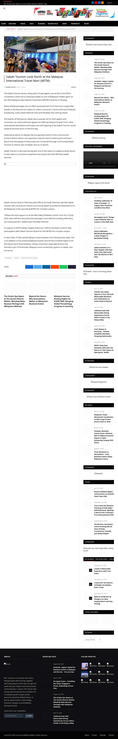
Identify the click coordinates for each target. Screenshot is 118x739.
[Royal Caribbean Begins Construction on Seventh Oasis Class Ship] (87, 491)
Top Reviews (89, 559)
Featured (12, 24)
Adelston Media (28, 735)
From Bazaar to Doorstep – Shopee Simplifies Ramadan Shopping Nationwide (102, 332)
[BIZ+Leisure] (17, 13)
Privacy (94, 735)
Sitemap (103, 735)
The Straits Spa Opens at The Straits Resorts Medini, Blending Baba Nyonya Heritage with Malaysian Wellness (26, 4)
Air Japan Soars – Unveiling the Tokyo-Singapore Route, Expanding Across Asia (64, 684)
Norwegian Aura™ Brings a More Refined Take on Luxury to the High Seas (104, 219)
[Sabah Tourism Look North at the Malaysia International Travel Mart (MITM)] (40, 54)
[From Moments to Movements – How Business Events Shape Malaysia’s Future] (87, 451)
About (87, 735)
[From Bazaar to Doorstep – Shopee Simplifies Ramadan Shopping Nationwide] (87, 328)
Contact (111, 735)
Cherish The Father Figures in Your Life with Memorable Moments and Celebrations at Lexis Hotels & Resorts (104, 296)
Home (3, 24)
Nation (73, 87)
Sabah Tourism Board (29, 258)
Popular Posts (102, 559)
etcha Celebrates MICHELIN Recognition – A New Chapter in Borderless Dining (104, 234)
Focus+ (112, 559)
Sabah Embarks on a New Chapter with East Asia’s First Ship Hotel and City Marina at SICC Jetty (103, 252)
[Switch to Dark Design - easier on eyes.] (100, 24)
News (64, 24)
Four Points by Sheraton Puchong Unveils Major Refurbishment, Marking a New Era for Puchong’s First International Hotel (104, 510)
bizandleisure (10, 87)
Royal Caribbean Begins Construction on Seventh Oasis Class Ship (104, 494)
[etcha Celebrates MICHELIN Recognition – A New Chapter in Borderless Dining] (87, 230)
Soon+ (86, 24)
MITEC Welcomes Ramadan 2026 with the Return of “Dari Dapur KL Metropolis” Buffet (104, 348)
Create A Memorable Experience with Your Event (102, 571)
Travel (22, 24)
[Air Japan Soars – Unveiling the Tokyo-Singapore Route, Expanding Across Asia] (47, 680)
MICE (32, 24)
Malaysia (8, 258)
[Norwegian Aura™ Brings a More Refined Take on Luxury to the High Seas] (87, 216)
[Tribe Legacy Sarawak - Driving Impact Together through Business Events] (74, 17)
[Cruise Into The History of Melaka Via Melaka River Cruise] (87, 582)
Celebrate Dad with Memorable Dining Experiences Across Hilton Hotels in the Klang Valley (102, 315)
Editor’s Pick (53, 24)
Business (41, 24)
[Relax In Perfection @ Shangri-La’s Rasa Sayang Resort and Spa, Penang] (87, 596)
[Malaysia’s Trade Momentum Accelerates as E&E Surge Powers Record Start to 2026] (87, 414)
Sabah (16, 258)
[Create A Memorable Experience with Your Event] (87, 568)
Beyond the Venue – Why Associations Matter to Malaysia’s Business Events (38, 300)
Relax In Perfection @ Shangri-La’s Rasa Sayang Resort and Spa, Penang (103, 600)
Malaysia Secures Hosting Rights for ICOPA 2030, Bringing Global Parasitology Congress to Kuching (63, 301)
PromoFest (75, 24)
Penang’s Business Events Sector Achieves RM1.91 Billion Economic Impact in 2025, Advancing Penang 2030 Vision (104, 437)
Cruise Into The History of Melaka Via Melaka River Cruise (103, 585)
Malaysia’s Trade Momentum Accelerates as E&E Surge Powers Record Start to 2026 (103, 418)
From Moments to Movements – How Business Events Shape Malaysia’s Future (103, 455)
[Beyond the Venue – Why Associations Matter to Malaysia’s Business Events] (40, 287)
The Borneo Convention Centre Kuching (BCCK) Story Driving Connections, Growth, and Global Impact (103, 529)
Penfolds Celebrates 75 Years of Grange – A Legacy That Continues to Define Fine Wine (103, 204)
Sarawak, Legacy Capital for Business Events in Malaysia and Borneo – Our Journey (103, 84)
